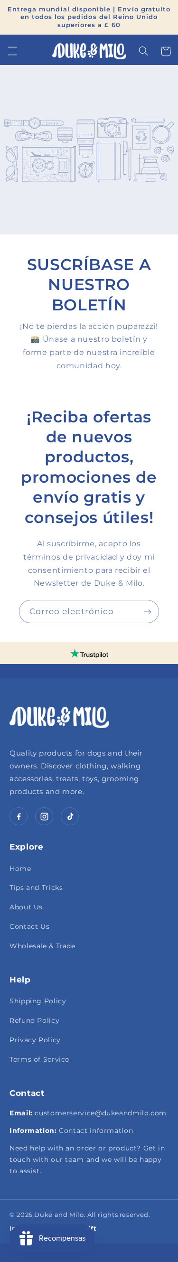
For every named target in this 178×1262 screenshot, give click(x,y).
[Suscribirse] (148, 611)
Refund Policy (34, 1020)
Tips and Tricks (36, 887)
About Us (26, 907)
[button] (12, 51)
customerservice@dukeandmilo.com (101, 1113)
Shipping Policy (37, 1001)
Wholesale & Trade (42, 946)
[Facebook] (18, 816)
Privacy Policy (35, 1040)
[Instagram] (44, 816)
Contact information (96, 1130)
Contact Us (29, 926)
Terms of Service (39, 1059)
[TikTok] (70, 816)
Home (20, 868)
